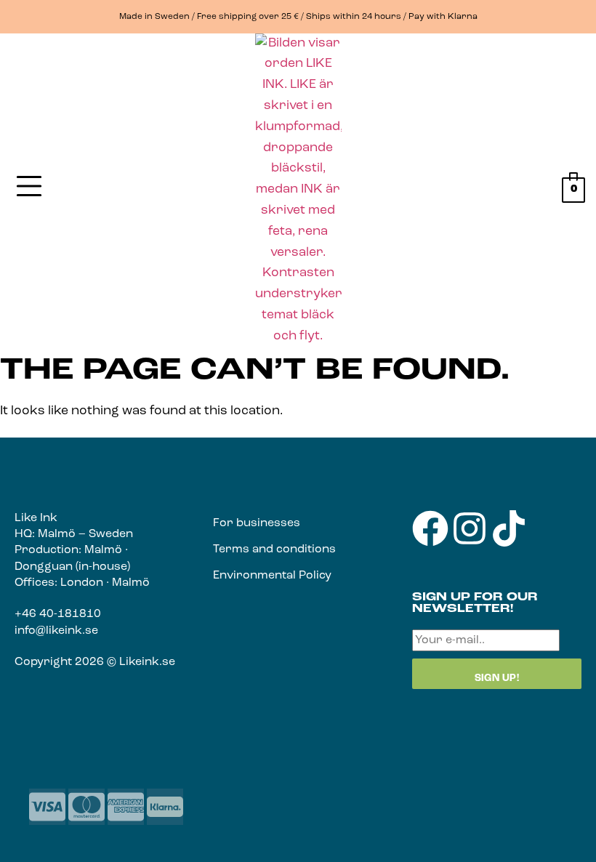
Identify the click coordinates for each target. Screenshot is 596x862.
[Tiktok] (509, 528)
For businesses (256, 523)
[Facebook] (430, 528)
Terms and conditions (274, 549)
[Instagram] (469, 528)
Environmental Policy (272, 575)
